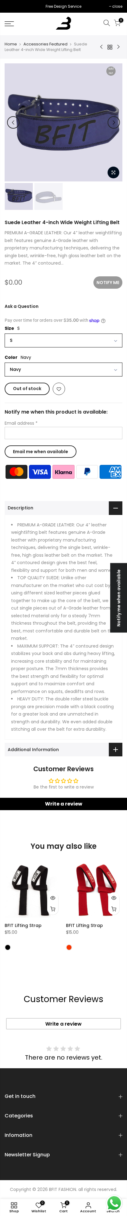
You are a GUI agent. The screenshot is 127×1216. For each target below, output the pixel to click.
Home (11, 44)
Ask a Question (22, 306)
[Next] (114, 122)
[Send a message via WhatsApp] (114, 1203)
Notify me (107, 282)
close (13, 6)
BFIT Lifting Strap (23, 925)
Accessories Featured (45, 44)
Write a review (63, 803)
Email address (21, 423)
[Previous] (13, 122)
